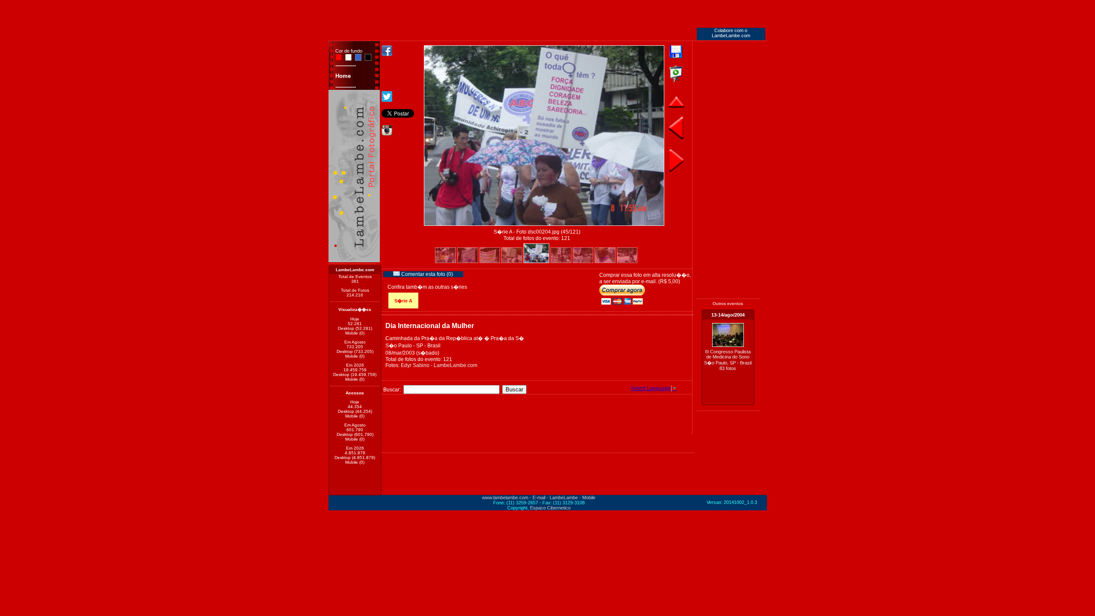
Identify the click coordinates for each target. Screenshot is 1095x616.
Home (343, 76)
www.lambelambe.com (505, 497)
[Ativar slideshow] (675, 81)
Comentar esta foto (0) (426, 274)
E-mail (539, 497)
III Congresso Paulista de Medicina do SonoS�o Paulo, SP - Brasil (728, 360)
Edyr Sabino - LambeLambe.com (439, 365)
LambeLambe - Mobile (572, 497)
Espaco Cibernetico (550, 507)
